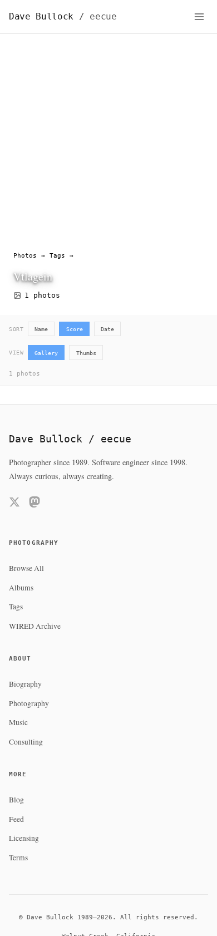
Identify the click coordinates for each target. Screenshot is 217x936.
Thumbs (86, 352)
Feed (16, 819)
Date (107, 329)
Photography (29, 703)
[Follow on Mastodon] (34, 503)
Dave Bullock (63, 16)
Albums (21, 588)
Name (41, 329)
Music (18, 722)
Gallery (46, 352)
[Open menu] (199, 17)
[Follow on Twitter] (14, 503)
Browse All (26, 568)
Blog (16, 800)
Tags (57, 255)
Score (74, 329)
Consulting (26, 742)
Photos (25, 255)
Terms (18, 858)
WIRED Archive (35, 626)
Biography (25, 684)
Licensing (24, 838)
